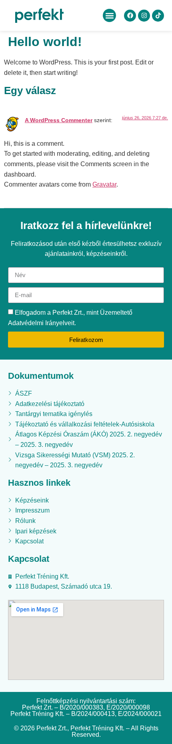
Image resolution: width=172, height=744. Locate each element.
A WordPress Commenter (58, 120)
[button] (109, 15)
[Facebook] (130, 16)
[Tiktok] (158, 16)
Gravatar (104, 184)
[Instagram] (144, 16)
